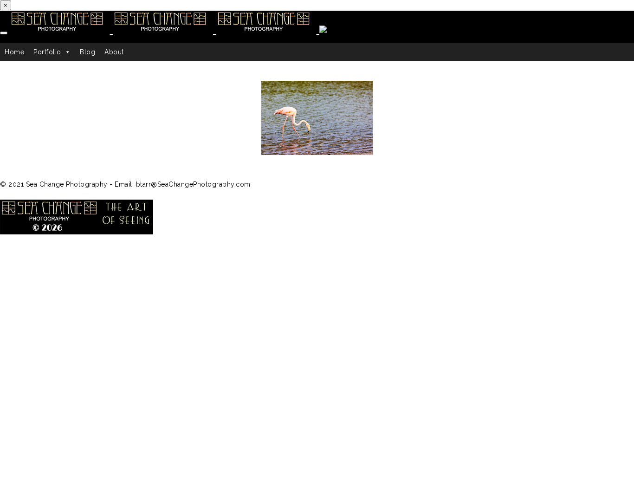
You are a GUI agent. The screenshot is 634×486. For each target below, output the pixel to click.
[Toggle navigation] (3, 33)
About (114, 52)
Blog (87, 52)
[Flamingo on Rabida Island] (317, 118)
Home (14, 52)
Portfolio (47, 52)
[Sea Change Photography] (171, 29)
